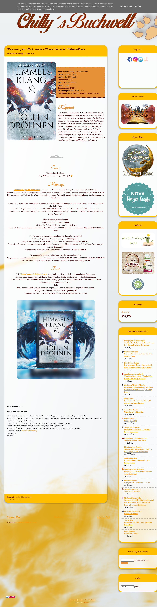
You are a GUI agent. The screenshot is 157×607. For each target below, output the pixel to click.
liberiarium (128, 398)
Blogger (86, 602)
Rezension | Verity (131, 533)
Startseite (59, 516)
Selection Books (130, 480)
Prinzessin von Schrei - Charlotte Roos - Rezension (137, 430)
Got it (138, 6)
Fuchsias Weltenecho (132, 511)
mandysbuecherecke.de (133, 374)
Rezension (16, 499)
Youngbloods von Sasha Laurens (137, 482)
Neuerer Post (13, 517)
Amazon (83, 93)
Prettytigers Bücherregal (134, 340)
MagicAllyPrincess (131, 427)
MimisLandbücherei (132, 489)
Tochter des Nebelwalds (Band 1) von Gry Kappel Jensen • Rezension (139, 343)
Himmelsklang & (27, 274)
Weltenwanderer (131, 351)
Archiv (137, 586)
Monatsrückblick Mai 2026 (135, 440)
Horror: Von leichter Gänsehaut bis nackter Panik (138, 355)
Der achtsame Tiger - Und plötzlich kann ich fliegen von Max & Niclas (138, 366)
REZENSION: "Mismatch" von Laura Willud (136, 461)
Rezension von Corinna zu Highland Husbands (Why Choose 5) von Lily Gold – (138, 389)
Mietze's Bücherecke (132, 497)
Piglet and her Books (132, 447)
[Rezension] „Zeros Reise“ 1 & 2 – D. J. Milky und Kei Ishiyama (138, 450)
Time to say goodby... (132, 491)
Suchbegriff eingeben (141, 560)
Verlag (96, 93)
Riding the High (130, 420)
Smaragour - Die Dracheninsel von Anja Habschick (138, 472)
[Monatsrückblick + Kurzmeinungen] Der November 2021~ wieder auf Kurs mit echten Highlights (139, 502)
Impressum (73, 600)
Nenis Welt (128, 520)
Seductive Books (131, 409)
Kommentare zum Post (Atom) (26, 522)
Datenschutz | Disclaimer (87, 600)
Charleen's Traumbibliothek (136, 438)
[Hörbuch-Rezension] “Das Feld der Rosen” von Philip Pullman (138, 377)
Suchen (124, 563)
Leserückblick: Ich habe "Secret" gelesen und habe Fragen (137, 401)
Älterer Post (103, 517)
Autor (90, 93)
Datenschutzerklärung (29, 430)
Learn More (126, 6)
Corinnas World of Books (134, 385)
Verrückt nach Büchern (134, 469)
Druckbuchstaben (131, 362)
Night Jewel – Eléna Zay (134, 411)
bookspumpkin (130, 458)
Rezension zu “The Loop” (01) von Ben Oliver (138, 523)
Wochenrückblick (131, 513)
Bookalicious (129, 531)
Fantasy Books (130, 418)
